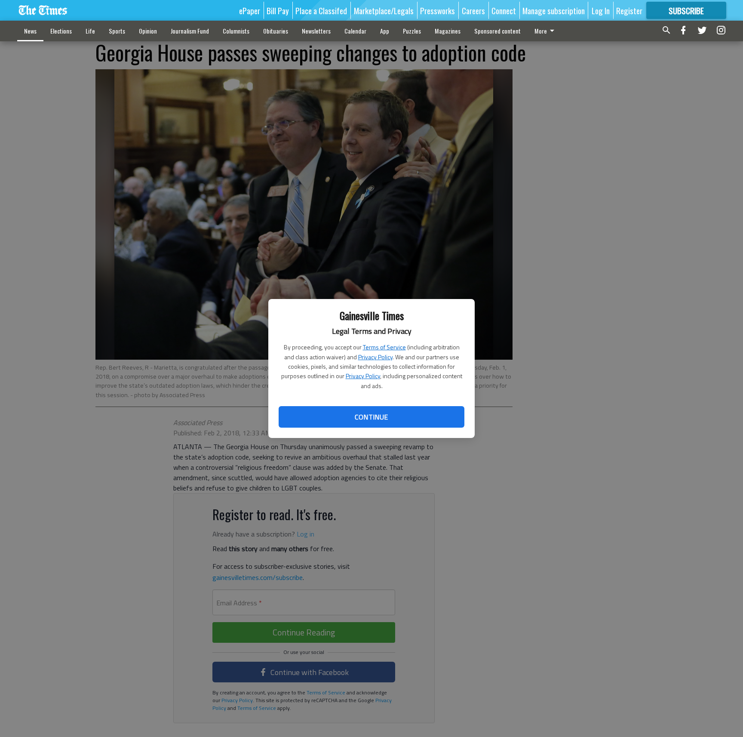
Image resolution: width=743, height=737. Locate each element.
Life (90, 30)
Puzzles (412, 30)
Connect (503, 10)
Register (629, 10)
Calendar (355, 30)
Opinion (148, 30)
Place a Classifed (321, 10)
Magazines (448, 30)
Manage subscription (553, 10)
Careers (473, 10)
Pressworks (437, 10)
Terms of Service (384, 347)
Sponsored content (497, 30)
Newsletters (316, 30)
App (384, 30)
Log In (601, 10)
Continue (371, 417)
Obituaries (275, 30)
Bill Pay (278, 10)
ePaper (249, 10)
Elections (61, 30)
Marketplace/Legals (384, 10)
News (30, 30)
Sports (117, 30)
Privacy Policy (375, 356)
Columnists (236, 30)
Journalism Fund (190, 30)
